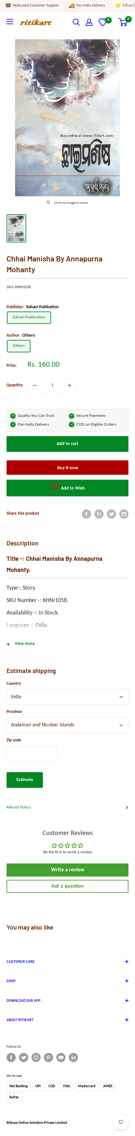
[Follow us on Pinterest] (48, 1057)
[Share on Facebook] (86, 514)
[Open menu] (10, 21)
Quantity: (15, 385)
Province (14, 712)
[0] (102, 25)
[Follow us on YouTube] (61, 1057)
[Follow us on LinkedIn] (73, 1057)
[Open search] (76, 22)
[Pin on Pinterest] (99, 514)
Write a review (67, 870)
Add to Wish (72, 488)
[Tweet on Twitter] (111, 514)
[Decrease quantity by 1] (35, 385)
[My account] (89, 22)
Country (14, 684)
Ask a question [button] (67, 886)
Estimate (24, 779)
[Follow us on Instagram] (36, 1057)
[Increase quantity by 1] (69, 385)
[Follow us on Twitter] (23, 1057)
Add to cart (67, 443)
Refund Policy (18, 807)
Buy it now (67, 468)
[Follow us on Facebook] (11, 1057)
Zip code (14, 740)
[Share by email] (123, 514)
